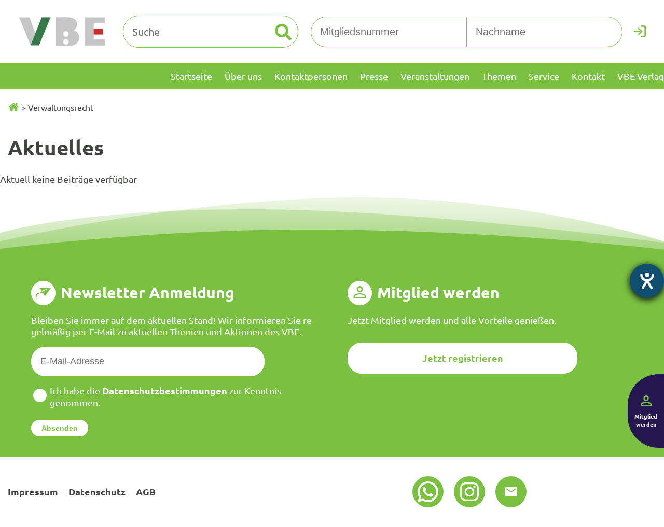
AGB (146, 491)
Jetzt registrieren (462, 358)
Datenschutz (97, 491)
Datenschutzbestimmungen (164, 390)
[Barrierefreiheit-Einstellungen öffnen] (647, 281)
